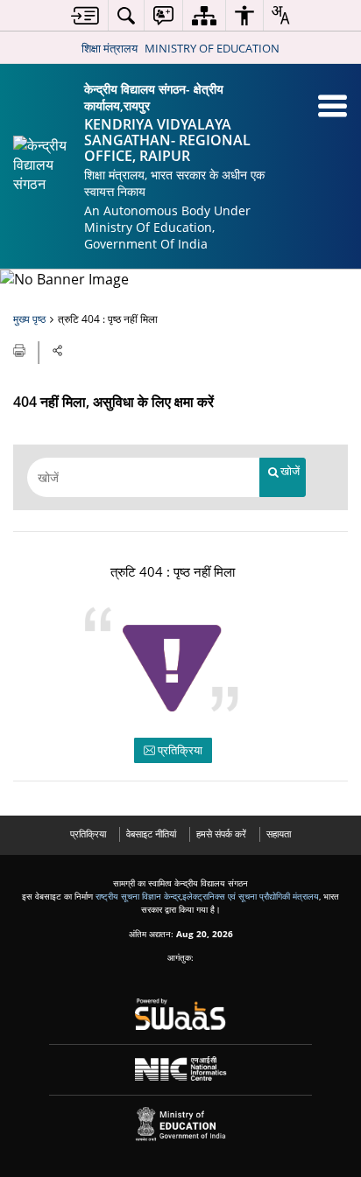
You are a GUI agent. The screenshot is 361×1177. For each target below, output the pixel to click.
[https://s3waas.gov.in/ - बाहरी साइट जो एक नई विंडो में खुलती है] (181, 1014)
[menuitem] (85, 15)
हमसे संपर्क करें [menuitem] (221, 833)
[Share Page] (58, 350)
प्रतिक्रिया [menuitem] (88, 833)
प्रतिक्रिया (178, 750)
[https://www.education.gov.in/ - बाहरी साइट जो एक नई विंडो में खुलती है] (181, 1124)
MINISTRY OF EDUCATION (212, 48)
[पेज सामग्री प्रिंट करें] (20, 349)
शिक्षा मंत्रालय (109, 48)
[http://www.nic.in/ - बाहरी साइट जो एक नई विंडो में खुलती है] (181, 1069)
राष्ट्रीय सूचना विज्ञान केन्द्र (138, 896)
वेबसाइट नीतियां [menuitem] (151, 833)
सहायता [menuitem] (278, 833)
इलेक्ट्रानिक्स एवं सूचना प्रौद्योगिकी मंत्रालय (250, 896)
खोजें (290, 471)
